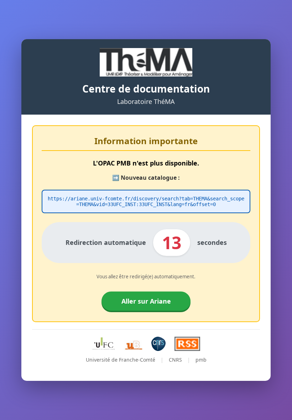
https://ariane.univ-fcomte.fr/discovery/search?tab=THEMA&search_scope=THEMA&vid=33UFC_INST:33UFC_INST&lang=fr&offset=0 (146, 201)
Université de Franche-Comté (120, 359)
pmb (201, 359)
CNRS (175, 359)
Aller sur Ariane (146, 301)
